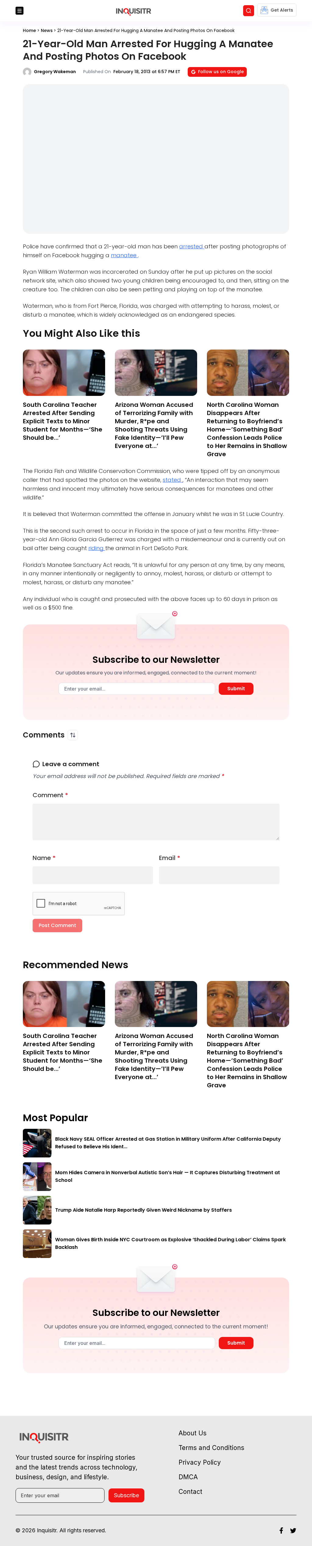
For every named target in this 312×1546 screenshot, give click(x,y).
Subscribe (126, 1495)
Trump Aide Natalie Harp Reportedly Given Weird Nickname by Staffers (143, 1210)
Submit (236, 688)
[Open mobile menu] (19, 11)
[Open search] (248, 10)
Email (169, 858)
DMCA (188, 1477)
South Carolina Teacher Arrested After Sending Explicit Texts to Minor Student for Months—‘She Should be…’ (62, 421)
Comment (50, 795)
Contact (190, 1491)
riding (96, 548)
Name (44, 858)
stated (173, 480)
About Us (193, 1433)
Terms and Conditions (211, 1448)
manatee (124, 255)
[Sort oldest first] (73, 735)
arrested (191, 246)
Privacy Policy (200, 1462)
